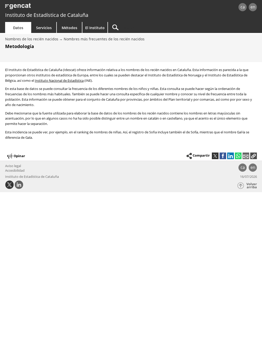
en (252, 7)
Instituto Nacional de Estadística (59, 80)
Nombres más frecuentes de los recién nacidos (104, 39)
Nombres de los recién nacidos (31, 39)
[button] (253, 156)
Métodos (69, 27)
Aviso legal (13, 166)
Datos (18, 27)
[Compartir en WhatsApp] (238, 156)
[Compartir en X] (215, 156)
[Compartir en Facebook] (223, 156)
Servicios (44, 27)
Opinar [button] (19, 155)
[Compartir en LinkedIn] (230, 156)
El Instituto (95, 27)
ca (243, 7)
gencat (55, 7)
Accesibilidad (15, 170)
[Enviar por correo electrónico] (246, 156)
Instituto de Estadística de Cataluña (46, 14)
